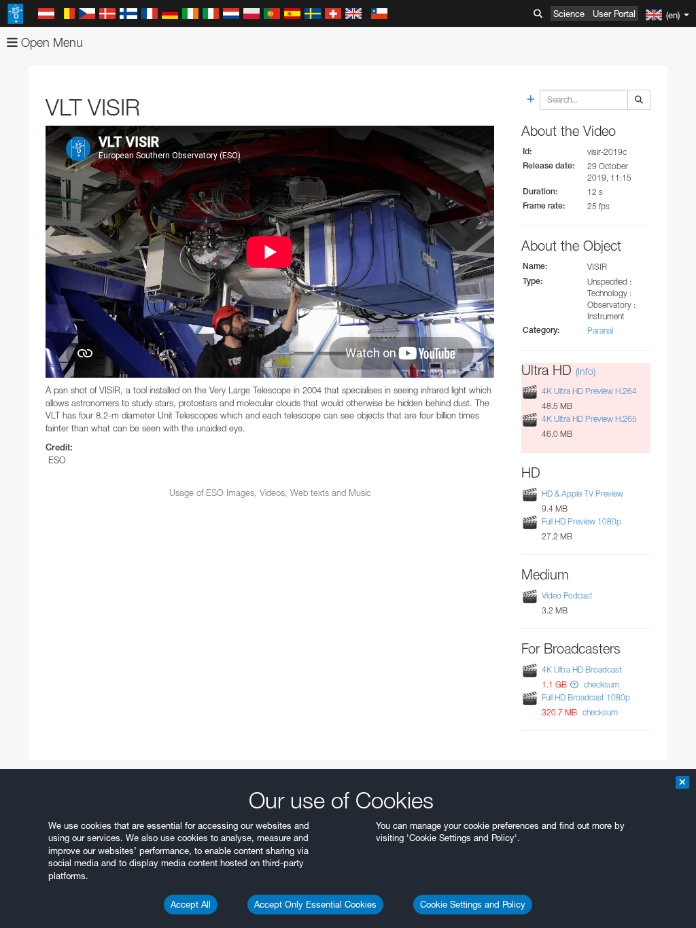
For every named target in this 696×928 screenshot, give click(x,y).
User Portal (614, 13)
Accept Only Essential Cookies (315, 904)
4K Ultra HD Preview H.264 (589, 391)
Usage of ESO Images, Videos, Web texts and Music (270, 492)
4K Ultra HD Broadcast (582, 669)
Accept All (191, 904)
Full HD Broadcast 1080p (586, 697)
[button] (574, 684)
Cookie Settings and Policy (472, 904)
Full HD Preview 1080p (581, 521)
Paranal (600, 330)
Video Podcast (567, 595)
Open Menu (50, 42)
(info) (585, 371)
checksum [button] (600, 684)
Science (569, 13)
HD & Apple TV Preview (582, 493)
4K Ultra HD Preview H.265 (589, 419)
